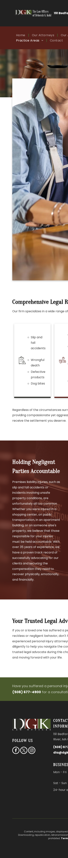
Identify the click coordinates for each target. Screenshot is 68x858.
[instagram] (31, 751)
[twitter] (23, 751)
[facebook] (15, 751)
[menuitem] (21, 35)
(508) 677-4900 (26, 692)
